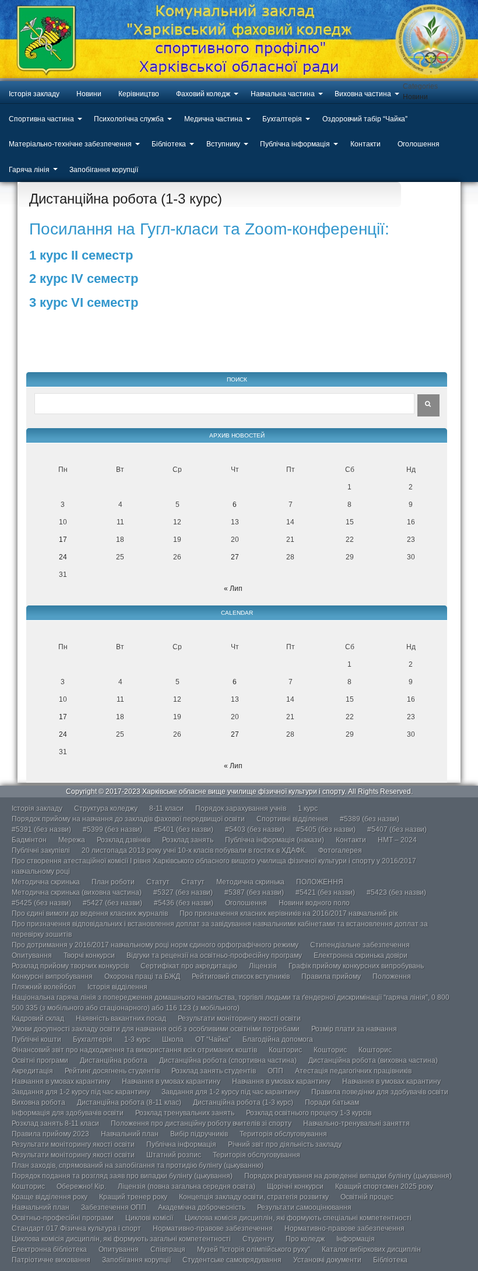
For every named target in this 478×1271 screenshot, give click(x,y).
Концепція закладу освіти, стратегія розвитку (254, 1197)
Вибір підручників (199, 1134)
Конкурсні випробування (52, 976)
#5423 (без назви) (396, 892)
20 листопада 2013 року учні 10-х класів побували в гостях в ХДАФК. (194, 850)
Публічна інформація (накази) (274, 840)
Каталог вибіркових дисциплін (371, 1249)
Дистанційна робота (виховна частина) (373, 1060)
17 (63, 539)
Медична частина (213, 119)
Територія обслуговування (283, 1134)
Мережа (71, 840)
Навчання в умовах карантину (61, 1081)
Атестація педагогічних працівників (353, 1071)
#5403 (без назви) (254, 829)
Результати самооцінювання (304, 1207)
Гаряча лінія (29, 170)
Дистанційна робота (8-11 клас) (129, 1102)
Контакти (365, 144)
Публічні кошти (36, 1039)
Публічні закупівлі (41, 850)
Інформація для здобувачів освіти (68, 1113)
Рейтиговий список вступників (241, 976)
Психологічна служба (129, 119)
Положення (391, 976)
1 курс (308, 808)
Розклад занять (187, 840)
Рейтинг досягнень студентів (112, 1071)
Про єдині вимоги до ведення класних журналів (90, 913)
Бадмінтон (29, 840)
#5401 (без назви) (183, 829)
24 (63, 557)
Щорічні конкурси (295, 1186)
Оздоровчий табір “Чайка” (364, 119)
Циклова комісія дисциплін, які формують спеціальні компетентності (298, 1218)
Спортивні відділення (292, 819)
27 (235, 557)
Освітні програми (40, 1060)
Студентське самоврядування (232, 1260)
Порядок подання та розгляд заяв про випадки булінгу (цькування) (122, 1176)
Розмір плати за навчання (354, 1029)
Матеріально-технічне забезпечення (70, 144)
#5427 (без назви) (112, 903)
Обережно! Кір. (81, 1186)
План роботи (113, 882)
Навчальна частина (283, 94)
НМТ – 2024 (397, 840)
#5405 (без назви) (326, 829)
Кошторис (285, 1050)
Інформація (355, 1239)
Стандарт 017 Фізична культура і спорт (76, 1228)
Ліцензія (263, 966)
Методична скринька (46, 882)
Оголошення (419, 144)
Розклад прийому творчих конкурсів (70, 966)
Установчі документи (327, 1260)
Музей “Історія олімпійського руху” (253, 1249)
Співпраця (167, 1249)
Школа (173, 1039)
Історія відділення (117, 987)
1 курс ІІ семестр (81, 255)
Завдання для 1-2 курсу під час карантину (81, 1092)
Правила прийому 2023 (50, 1134)
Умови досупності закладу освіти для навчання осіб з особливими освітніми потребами (156, 1029)
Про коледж (305, 1239)
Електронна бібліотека (49, 1249)
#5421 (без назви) (325, 892)
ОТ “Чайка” (213, 1039)
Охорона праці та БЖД (142, 976)
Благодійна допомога (277, 1039)
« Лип (233, 588)
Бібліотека (169, 144)
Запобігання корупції (103, 170)
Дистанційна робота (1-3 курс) (243, 1102)
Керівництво (138, 94)
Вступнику (223, 144)
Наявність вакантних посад (121, 1018)
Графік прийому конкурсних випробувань (356, 966)
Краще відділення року (49, 1197)
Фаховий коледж (203, 94)
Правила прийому (331, 976)
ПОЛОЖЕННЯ (319, 882)
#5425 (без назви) (41, 903)
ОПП (275, 1071)
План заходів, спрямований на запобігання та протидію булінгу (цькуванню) (137, 1165)
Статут (158, 882)
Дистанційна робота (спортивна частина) (228, 1060)
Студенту (258, 1239)
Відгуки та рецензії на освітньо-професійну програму (214, 955)
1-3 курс (137, 1039)
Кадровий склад (38, 1018)
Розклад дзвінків (123, 840)
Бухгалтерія (282, 119)
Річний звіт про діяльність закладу (285, 1144)
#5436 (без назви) (183, 903)
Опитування (32, 955)
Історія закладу (34, 94)
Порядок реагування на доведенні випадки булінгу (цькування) (348, 1176)
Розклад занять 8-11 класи (55, 1123)
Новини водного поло (314, 903)
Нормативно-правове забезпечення (213, 1228)
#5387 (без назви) (254, 892)
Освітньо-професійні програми (63, 1218)
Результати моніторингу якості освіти (239, 1018)
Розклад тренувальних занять (184, 1113)
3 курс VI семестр (83, 302)
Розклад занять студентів (213, 1071)
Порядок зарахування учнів (240, 808)
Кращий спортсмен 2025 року (384, 1186)
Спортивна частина (41, 119)
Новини (88, 94)
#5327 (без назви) (183, 892)
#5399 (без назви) (112, 829)
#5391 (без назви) (41, 829)
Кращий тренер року (133, 1197)
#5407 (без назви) (397, 829)
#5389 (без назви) (369, 819)
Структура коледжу (106, 808)
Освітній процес (366, 1197)
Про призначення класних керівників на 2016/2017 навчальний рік (289, 913)
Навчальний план (130, 1134)
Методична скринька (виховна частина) (77, 892)
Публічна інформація (295, 144)
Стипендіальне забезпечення (360, 945)
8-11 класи (166, 808)
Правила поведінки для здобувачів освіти (379, 1092)
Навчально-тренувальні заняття (356, 1123)
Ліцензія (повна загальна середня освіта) (186, 1186)
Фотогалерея (340, 850)
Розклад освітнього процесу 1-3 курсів (308, 1113)
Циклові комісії (149, 1218)
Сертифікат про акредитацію (188, 966)
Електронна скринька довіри (360, 955)
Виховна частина (363, 94)
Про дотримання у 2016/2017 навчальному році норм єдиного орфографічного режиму (155, 945)
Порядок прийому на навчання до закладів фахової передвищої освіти (128, 819)
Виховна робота (38, 1102)
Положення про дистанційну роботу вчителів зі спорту (201, 1123)
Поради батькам (332, 1102)
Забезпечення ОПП (113, 1207)
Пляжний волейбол (44, 987)
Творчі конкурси (89, 955)
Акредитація (32, 1071)
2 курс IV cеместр (83, 278)
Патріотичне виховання (51, 1260)
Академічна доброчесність (201, 1207)
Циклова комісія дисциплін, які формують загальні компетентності (121, 1239)
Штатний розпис (173, 1155)
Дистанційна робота (113, 1060)
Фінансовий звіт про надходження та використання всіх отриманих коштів (134, 1050)
